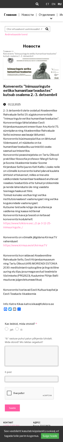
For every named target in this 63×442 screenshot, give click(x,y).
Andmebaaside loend (16, 34)
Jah (11, 329)
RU (59, 4)
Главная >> (8, 51)
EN (53, 4)
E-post (8, 372)
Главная (10, 14)
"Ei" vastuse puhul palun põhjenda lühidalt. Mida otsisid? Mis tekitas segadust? (28, 340)
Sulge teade (50, 435)
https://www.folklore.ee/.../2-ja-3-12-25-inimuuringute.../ (27, 225)
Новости (27, 14)
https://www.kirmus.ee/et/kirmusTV (25, 245)
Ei (21, 329)
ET (47, 4)
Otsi (46, 28)
